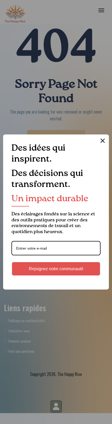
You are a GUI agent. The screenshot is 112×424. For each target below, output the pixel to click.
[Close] (102, 140)
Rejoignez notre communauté (56, 269)
